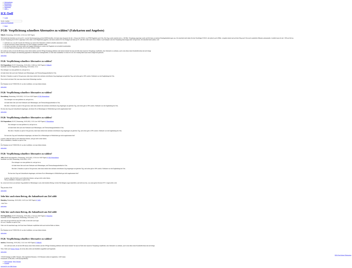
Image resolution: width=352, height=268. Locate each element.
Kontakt (6, 263)
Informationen (8, 2)
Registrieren (7, 4)
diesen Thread (15, 249)
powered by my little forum (8, 266)
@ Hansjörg (48, 216)
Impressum (7, 7)
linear (6, 26)
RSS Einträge (8, 261)
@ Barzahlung (49, 121)
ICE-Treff (7, 13)
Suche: (3, 21)
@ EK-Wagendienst (43, 96)
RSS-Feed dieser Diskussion (343, 255)
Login (6, 18)
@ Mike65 (48, 65)
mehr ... (6, 9)
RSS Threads (17, 261)
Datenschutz (8, 5)
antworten (4, 55)
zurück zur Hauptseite (7, 23)
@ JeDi (38, 200)
